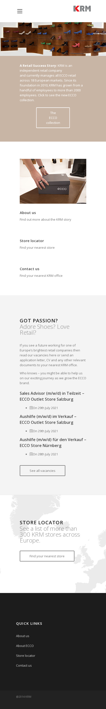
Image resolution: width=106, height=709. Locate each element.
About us (28, 212)
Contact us (29, 268)
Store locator (32, 240)
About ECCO (25, 645)
